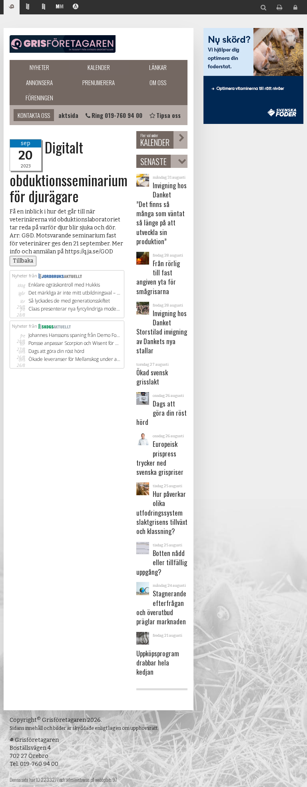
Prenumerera (98, 82)
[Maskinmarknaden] (60, 7)
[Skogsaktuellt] (44, 7)
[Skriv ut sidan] (279, 8)
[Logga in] (295, 8)
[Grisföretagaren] (12, 7)
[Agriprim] (76, 7)
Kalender (99, 67)
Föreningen (39, 97)
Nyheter (39, 67)
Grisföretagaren (63, 44)
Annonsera (39, 82)
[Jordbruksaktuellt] (28, 7)
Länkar (158, 67)
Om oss (158, 82)
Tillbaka (23, 260)
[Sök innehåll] (263, 8)
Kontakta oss (34, 115)
